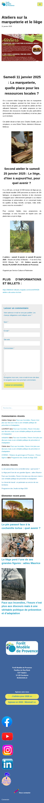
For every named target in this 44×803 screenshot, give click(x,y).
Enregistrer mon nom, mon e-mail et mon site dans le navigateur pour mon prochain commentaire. (21, 378)
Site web (7, 339)
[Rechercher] (40, 408)
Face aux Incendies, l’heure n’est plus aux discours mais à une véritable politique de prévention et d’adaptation (20, 422)
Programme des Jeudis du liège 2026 (15, 488)
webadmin (5, 437)
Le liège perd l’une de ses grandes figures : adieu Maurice (22, 472)
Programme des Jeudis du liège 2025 (24, 457)
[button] (22, 70)
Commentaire (9, 348)
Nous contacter (24, 793)
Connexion (5, 799)
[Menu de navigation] (39, 4)
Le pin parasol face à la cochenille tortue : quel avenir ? (21, 469)
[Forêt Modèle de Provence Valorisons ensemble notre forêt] (8, 4)
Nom (6, 322)
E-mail (6, 331)
